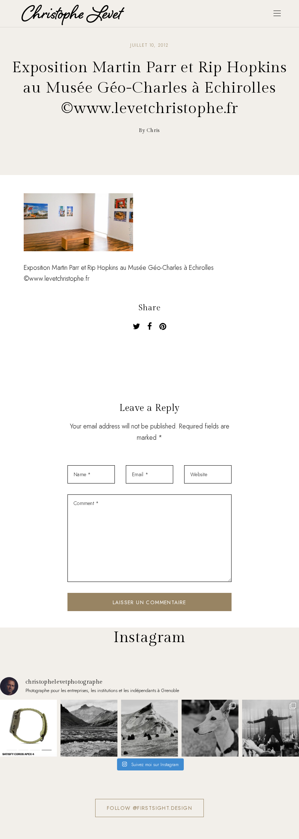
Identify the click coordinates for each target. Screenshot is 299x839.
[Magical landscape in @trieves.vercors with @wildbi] (149, 728)
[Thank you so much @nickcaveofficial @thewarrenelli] (270, 728)
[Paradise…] (89, 728)
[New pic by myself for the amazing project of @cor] (28, 728)
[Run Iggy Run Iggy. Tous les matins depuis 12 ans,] (210, 728)
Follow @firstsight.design (149, 808)
